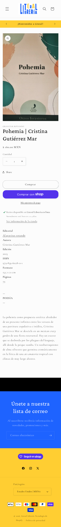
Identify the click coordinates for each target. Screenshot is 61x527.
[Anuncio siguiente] (54, 23)
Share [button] (9, 172)
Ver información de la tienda (21, 221)
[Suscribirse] (50, 435)
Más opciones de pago (31, 202)
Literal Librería (27, 516)
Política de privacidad (35, 520)
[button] (7, 9)
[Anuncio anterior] (6, 23)
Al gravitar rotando (14, 235)
